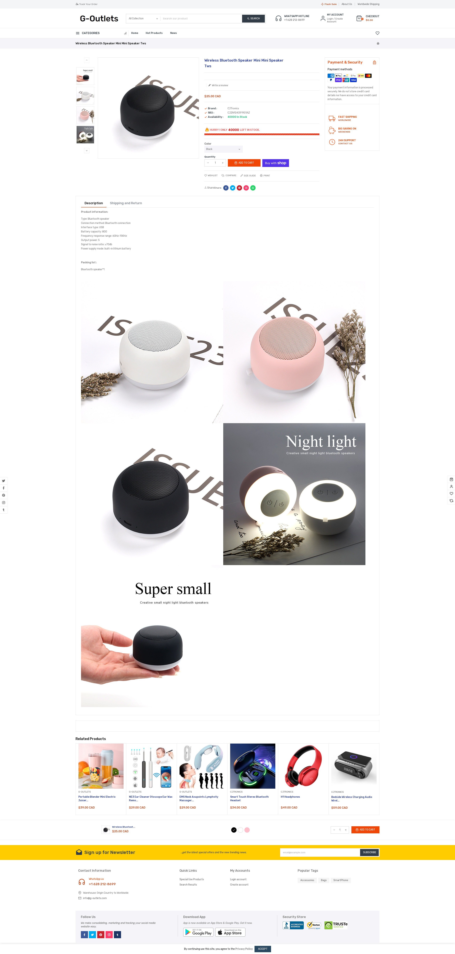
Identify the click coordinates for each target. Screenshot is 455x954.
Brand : (212, 108)
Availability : (215, 117)
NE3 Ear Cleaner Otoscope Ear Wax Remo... (150, 798)
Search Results (188, 884)
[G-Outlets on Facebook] (3, 488)
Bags (324, 880)
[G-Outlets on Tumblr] (3, 509)
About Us (347, 4)
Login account (238, 879)
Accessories (307, 880)
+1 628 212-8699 (102, 884)
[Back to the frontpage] (378, 43)
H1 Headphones (290, 796)
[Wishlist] (451, 493)
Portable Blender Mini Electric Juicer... (97, 798)
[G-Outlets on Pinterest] (3, 495)
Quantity (209, 156)
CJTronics (233, 108)
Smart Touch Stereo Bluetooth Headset (249, 798)
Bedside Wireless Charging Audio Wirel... (351, 799)
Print (266, 175)
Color (207, 143)
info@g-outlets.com (95, 898)
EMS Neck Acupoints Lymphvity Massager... (199, 798)
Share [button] (210, 187)
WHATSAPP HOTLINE (296, 16)
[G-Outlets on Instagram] (3, 502)
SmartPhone (340, 880)
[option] (85, 76)
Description (94, 203)
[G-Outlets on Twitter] (3, 480)
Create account (239, 884)
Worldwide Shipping (368, 4)
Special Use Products (192, 879)
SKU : (211, 112)
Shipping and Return (126, 203)
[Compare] (451, 500)
